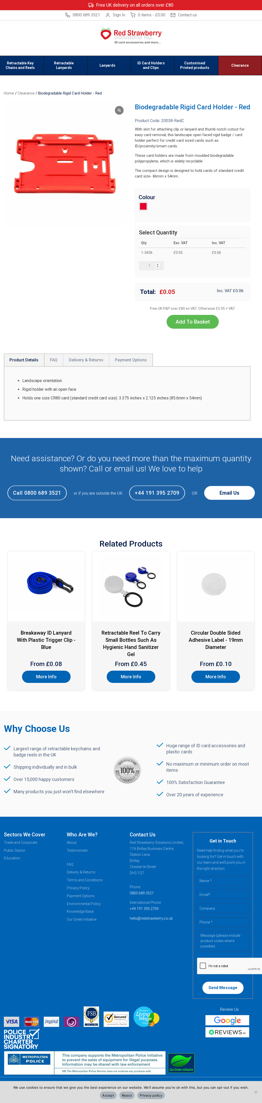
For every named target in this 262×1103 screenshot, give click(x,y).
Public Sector (14, 850)
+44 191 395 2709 (157, 493)
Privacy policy (151, 1095)
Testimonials (77, 850)
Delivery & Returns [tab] (86, 360)
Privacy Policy (78, 888)
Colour (147, 197)
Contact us (187, 15)
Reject (127, 1095)
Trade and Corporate (20, 842)
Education (12, 858)
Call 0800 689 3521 (37, 493)
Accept (108, 1095)
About (72, 842)
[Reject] (255, 1092)
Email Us (229, 493)
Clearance (26, 93)
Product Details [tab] (23, 360)
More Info (46, 676)
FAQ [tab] (53, 360)
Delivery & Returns (81, 872)
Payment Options (81, 896)
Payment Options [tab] (131, 360)
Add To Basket (193, 322)
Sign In (119, 15)
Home (9, 93)
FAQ (70, 864)
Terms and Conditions (85, 880)
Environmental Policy (84, 904)
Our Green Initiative (81, 919)
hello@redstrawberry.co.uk (151, 918)
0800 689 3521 (86, 15)
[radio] (143, 206)
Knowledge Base (80, 911)
